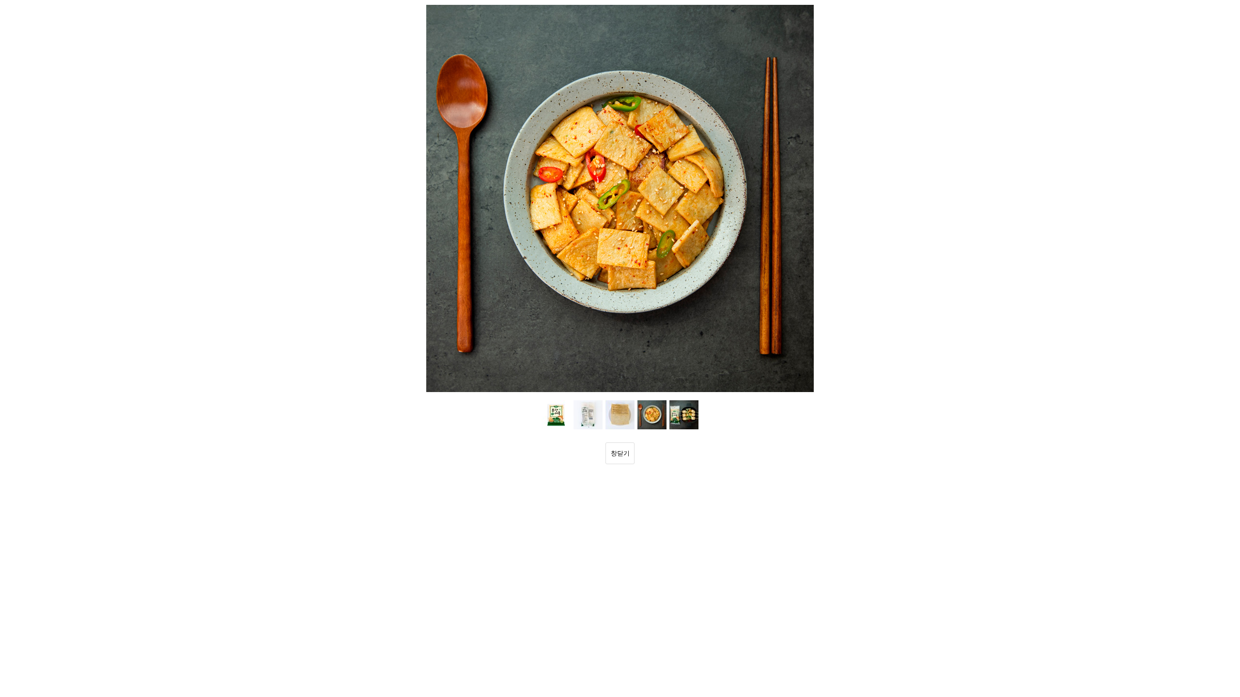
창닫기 (620, 453)
